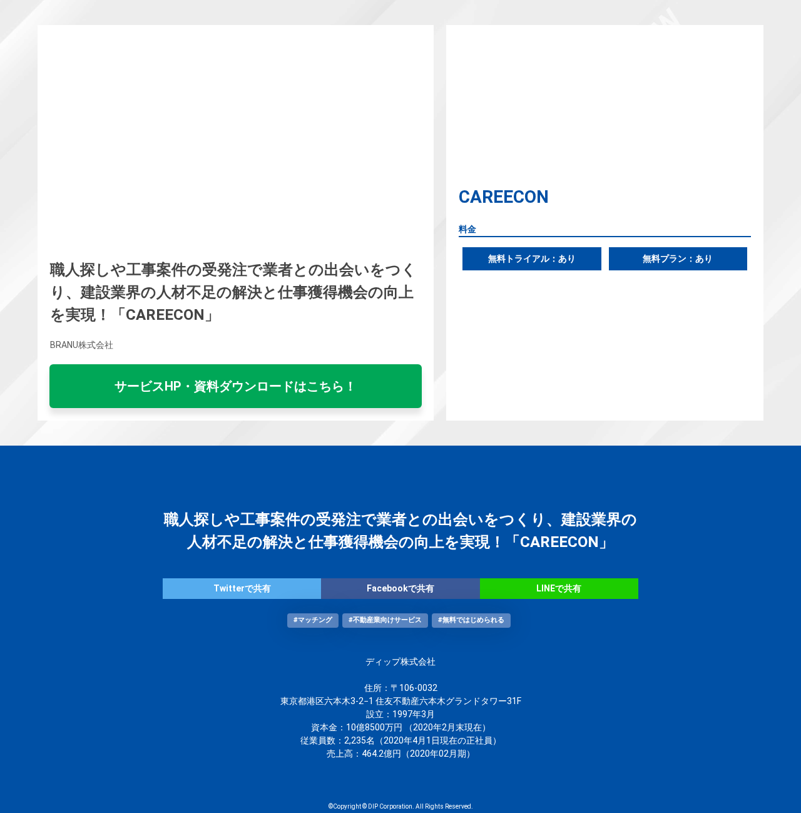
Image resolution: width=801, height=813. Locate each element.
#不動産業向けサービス (385, 620)
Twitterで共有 (242, 588)
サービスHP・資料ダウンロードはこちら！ (236, 386)
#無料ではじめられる (471, 620)
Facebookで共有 (400, 588)
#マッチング (312, 620)
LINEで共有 (558, 588)
